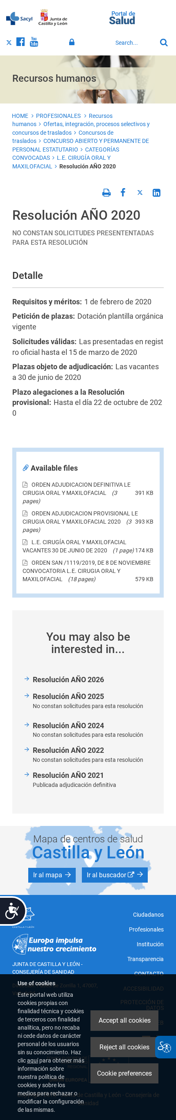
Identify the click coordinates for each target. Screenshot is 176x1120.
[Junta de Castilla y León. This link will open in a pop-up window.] (53, 17)
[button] (52, 875)
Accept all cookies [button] (125, 1020)
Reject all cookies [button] (124, 1047)
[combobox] (133, 43)
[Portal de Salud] (122, 17)
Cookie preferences (124, 1073)
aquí (32, 1060)
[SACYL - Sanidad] (19, 17)
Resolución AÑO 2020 (87, 166)
